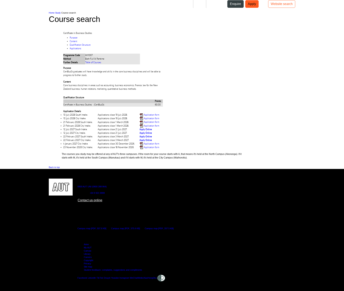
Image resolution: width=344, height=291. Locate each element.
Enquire (235, 4)
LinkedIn (92, 278)
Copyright (88, 260)
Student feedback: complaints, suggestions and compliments (113, 270)
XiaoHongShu (150, 278)
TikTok (100, 278)
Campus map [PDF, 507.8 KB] (91, 228)
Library (87, 254)
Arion (86, 244)
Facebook (82, 278)
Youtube (115, 278)
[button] (16, 5)
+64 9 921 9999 (97, 193)
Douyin (107, 278)
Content (73, 41)
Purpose (73, 38)
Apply (252, 4)
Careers (88, 257)
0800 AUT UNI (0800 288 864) (92, 186)
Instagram (124, 278)
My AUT (88, 247)
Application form (151, 115)
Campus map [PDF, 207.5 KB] (159, 228)
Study (58, 13)
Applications (75, 48)
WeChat (134, 278)
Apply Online (146, 129)
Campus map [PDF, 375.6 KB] (125, 228)
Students (183, 4)
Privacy (87, 263)
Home (52, 13)
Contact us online (90, 200)
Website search (282, 4)
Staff (199, 4)
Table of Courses (93, 62)
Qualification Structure (80, 45)
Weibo (141, 278)
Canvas (87, 251)
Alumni (214, 4)
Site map (88, 266)
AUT (6, 5)
